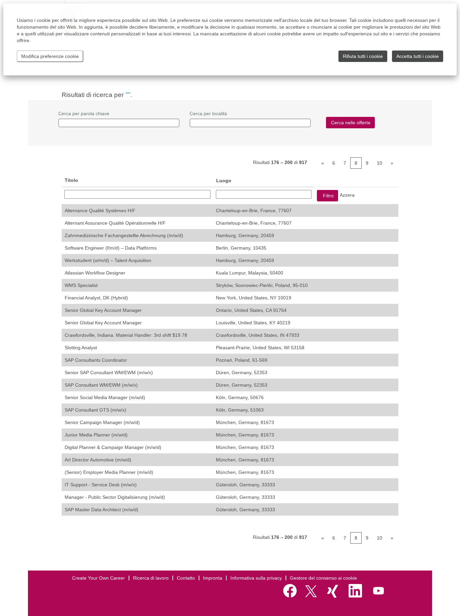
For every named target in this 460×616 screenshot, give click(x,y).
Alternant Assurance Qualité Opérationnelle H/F (115, 223)
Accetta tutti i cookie (417, 56)
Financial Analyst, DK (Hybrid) (96, 297)
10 (379, 163)
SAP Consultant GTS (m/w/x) (95, 410)
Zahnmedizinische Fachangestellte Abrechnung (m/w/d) (124, 235)
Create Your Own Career (98, 578)
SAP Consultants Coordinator (96, 360)
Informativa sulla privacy (256, 578)
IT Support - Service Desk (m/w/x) (101, 484)
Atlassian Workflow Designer (95, 272)
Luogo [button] (223, 180)
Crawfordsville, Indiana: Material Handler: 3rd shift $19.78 (126, 335)
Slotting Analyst (81, 347)
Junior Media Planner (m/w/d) (96, 434)
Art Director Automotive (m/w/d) (98, 459)
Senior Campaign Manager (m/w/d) (102, 422)
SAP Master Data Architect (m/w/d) (101, 509)
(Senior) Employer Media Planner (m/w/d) (109, 472)
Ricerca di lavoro (151, 578)
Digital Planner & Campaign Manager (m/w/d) (113, 447)
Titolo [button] (71, 180)
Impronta (212, 578)
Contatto (186, 578)
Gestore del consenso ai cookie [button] (323, 578)
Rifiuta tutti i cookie (363, 56)
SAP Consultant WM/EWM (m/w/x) (101, 385)
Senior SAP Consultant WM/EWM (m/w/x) (109, 372)
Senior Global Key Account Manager (103, 310)
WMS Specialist (81, 285)
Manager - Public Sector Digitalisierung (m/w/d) (115, 497)
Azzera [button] (347, 195)
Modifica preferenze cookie (50, 56)
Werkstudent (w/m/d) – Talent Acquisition (108, 260)
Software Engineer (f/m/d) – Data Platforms (111, 248)
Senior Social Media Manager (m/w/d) (105, 397)
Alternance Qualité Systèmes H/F (100, 210)
